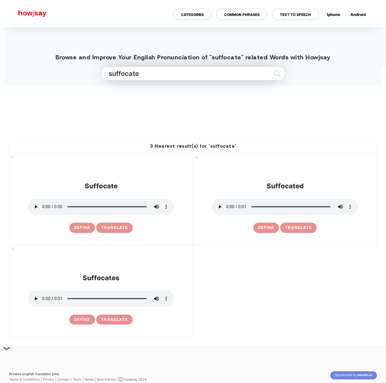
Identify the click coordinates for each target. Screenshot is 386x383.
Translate (114, 227)
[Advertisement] (193, 109)
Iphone (333, 14)
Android (358, 14)
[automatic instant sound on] (360, 34)
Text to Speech (295, 14)
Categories (192, 14)
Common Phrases (242, 14)
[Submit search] (277, 73)
